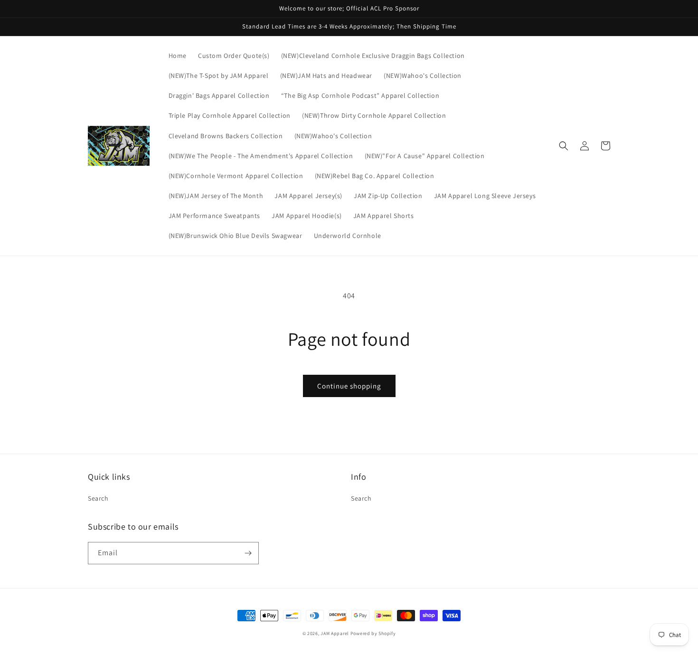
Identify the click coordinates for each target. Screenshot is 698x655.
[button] (563, 145)
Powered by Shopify (373, 633)
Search (98, 498)
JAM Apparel (335, 633)
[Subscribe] (247, 553)
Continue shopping (349, 385)
